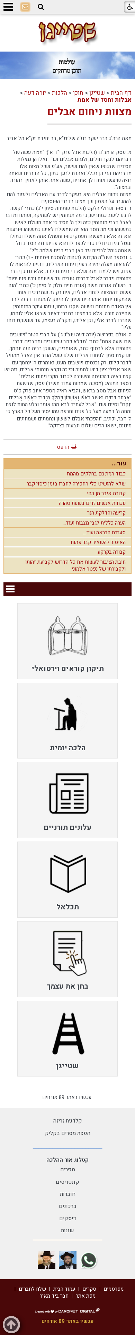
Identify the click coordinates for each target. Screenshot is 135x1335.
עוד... (119, 463)
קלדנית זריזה (67, 1121)
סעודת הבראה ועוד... (104, 532)
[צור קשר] (25, 7)
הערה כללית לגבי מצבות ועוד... (94, 523)
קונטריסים (67, 1182)
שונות (67, 1230)
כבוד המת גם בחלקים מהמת (96, 474)
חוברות (67, 1194)
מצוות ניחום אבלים (89, 112)
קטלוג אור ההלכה (67, 1160)
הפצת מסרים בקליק (67, 1133)
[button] (41, 7)
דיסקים (67, 1218)
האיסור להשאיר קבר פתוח (98, 542)
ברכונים (67, 1206)
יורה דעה (35, 93)
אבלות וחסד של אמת (104, 100)
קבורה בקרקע (112, 552)
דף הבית (121, 93)
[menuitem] (67, 641)
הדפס (63, 447)
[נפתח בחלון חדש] (89, 1260)
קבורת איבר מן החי (106, 493)
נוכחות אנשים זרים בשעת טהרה (92, 503)
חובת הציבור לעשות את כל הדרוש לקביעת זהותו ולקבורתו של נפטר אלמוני (75, 565)
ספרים (67, 1169)
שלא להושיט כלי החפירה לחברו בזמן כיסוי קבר (76, 484)
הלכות (59, 93)
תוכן (78, 93)
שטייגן (97, 93)
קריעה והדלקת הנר (106, 513)
